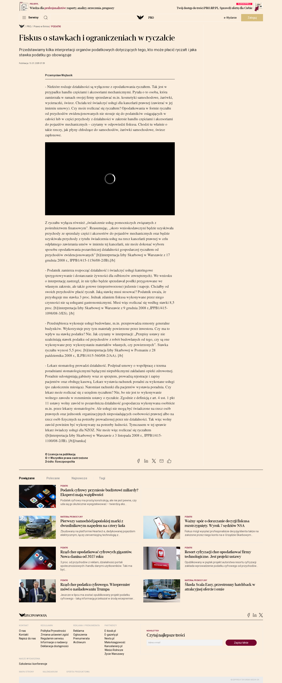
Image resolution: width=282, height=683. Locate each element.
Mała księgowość (115, 642)
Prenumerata (81, 638)
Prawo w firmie (41, 26)
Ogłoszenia (80, 634)
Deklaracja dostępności (54, 646)
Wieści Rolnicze (114, 650)
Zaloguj (252, 17)
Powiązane (27, 478)
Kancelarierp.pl (113, 646)
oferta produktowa (78, 672)
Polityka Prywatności (53, 630)
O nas (22, 630)
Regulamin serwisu (52, 638)
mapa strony (26, 672)
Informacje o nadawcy (54, 642)
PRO (151, 18)
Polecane (53, 478)
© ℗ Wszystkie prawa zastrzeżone (66, 457)
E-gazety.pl (111, 634)
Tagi (102, 478)
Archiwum (79, 642)
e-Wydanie (230, 17)
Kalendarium (50, 672)
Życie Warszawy (114, 653)
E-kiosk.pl (110, 630)
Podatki (56, 26)
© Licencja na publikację (60, 454)
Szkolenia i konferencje (33, 663)
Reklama (78, 630)
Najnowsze (79, 478)
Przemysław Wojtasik (59, 75)
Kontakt (23, 634)
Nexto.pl (109, 638)
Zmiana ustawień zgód (54, 634)
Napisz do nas (27, 638)
